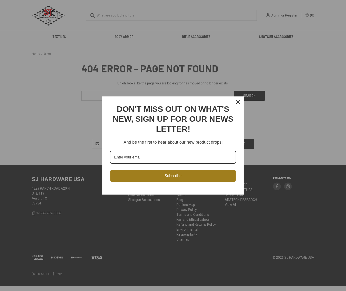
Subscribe (173, 176)
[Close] (238, 102)
